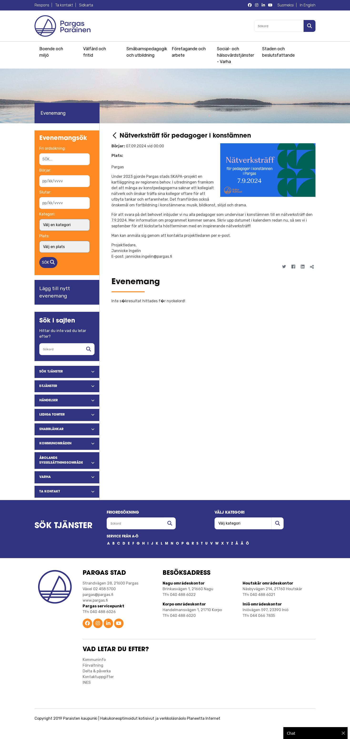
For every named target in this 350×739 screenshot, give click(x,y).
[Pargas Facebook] (250, 5)
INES (87, 682)
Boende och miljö (51, 52)
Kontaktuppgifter (98, 677)
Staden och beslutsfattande (278, 52)
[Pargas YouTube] (270, 5)
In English (307, 5)
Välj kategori (230, 513)
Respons (42, 5)
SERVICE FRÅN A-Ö (122, 536)
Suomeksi (285, 5)
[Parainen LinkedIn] (108, 623)
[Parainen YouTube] (119, 623)
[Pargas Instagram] (256, 5)
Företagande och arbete (189, 52)
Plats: (44, 236)
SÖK (46, 262)
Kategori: (47, 214)
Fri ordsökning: (52, 148)
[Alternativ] (308, 275)
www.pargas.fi (95, 600)
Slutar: (45, 192)
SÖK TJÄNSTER (63, 526)
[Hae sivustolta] (89, 349)
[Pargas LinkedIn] (263, 5)
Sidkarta (86, 5)
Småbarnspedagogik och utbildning (145, 52)
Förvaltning (93, 665)
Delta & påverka (97, 671)
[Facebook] (293, 267)
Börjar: (45, 170)
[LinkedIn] (302, 267)
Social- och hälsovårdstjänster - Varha (235, 55)
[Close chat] (343, 733)
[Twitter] (284, 267)
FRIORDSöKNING (123, 513)
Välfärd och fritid (94, 52)
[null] (115, 136)
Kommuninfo (94, 659)
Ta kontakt (64, 5)
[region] (315, 733)
